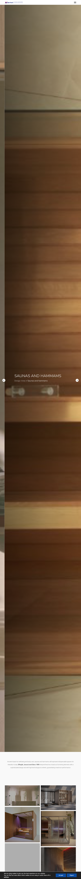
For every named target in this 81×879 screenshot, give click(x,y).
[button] (75, 2)
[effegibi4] (58, 797)
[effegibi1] (58, 828)
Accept (61, 875)
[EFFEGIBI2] (22, 824)
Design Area (31, 380)
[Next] (77, 380)
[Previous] (3, 380)
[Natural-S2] (22, 858)
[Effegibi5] (22, 795)
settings (6, 877)
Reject (72, 875)
